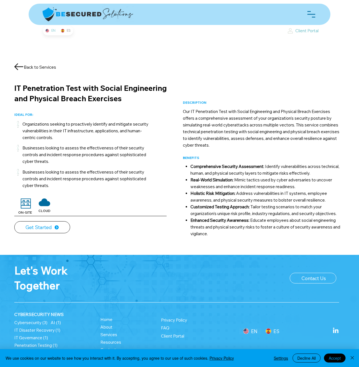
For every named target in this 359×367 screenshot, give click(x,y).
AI (56, 322)
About (106, 327)
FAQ (165, 328)
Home (107, 319)
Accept (335, 358)
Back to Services (40, 67)
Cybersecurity (30, 322)
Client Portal (172, 336)
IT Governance (31, 337)
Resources (110, 342)
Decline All (306, 358)
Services (108, 334)
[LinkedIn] (335, 330)
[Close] (352, 358)
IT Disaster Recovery (37, 330)
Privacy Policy (174, 320)
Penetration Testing (35, 345)
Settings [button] (281, 358)
